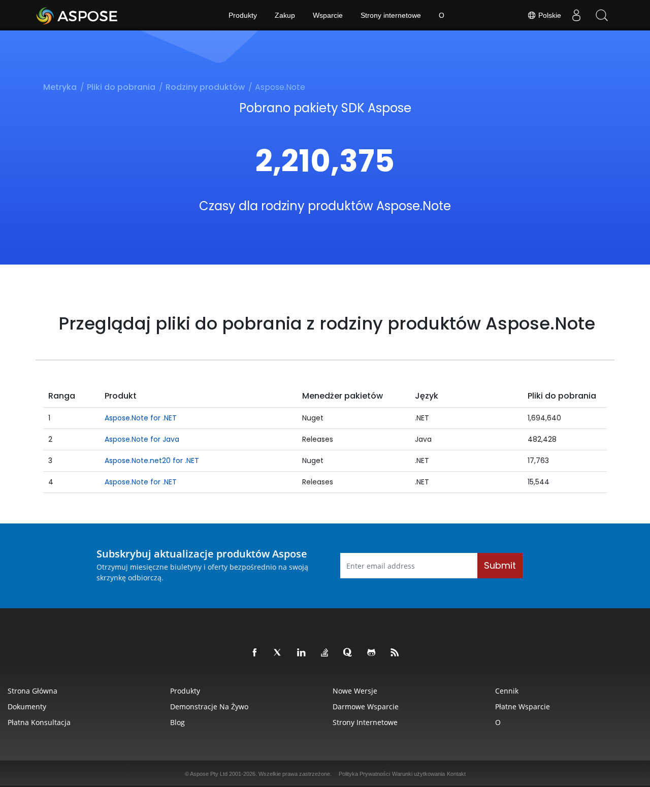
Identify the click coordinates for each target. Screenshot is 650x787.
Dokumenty (27, 706)
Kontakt (456, 774)
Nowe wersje (355, 691)
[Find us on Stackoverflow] (325, 653)
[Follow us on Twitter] (278, 653)
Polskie (548, 15)
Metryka (60, 87)
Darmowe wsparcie (366, 706)
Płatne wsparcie (522, 706)
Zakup (285, 15)
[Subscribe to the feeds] (395, 653)
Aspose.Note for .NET (141, 418)
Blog (177, 722)
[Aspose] (77, 15)
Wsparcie (328, 15)
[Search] (601, 15)
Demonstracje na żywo (209, 706)
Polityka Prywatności (364, 774)
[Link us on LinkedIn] (301, 653)
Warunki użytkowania (418, 774)
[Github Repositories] (371, 653)
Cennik (506, 691)
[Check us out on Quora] (348, 653)
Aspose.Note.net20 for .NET (152, 460)
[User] (576, 15)
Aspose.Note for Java (142, 439)
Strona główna (32, 691)
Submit (500, 565)
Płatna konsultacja (39, 722)
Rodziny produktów (205, 87)
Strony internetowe (391, 15)
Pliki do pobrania (121, 87)
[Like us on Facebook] (255, 653)
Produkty (243, 15)
